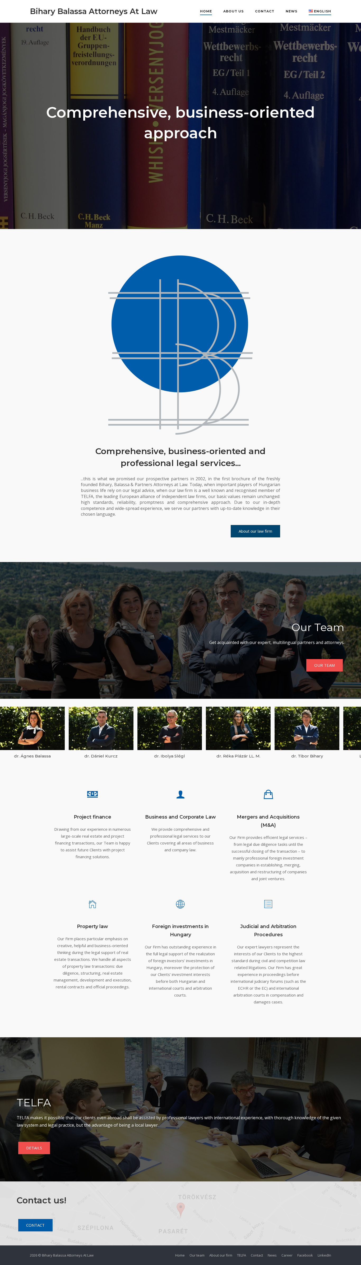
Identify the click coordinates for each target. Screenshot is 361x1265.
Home (206, 11)
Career (287, 1255)
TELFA (241, 1255)
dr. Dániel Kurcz (101, 756)
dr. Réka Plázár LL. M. (238, 756)
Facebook (305, 1255)
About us (233, 11)
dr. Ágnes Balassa (32, 756)
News (291, 11)
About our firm (220, 1255)
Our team (197, 1255)
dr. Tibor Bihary (307, 756)
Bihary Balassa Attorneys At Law (94, 11)
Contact (264, 11)
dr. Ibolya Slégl (169, 756)
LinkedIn (324, 1255)
